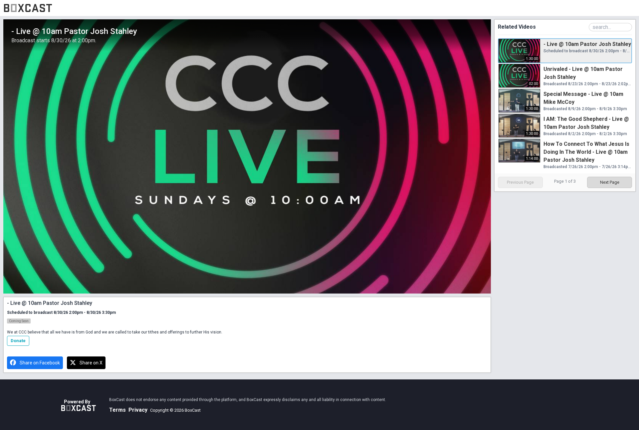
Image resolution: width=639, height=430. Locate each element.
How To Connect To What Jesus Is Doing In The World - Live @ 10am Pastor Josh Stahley (586, 152)
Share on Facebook (40, 362)
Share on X (91, 362)
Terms (117, 410)
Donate (18, 340)
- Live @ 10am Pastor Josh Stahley (587, 44)
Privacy (137, 410)
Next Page (609, 182)
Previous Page (520, 182)
